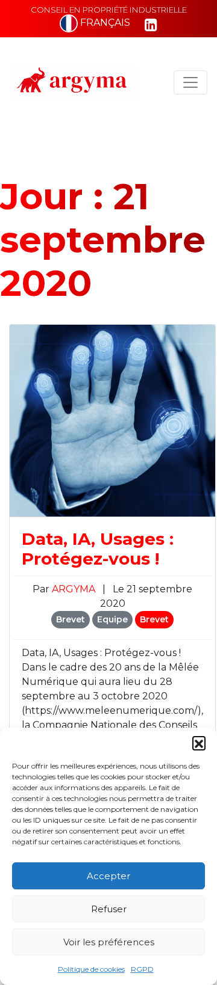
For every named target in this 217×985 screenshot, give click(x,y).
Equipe (112, 619)
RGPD (142, 969)
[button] (199, 743)
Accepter (108, 876)
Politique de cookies (91, 969)
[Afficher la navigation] (190, 82)
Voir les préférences (108, 942)
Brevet (70, 619)
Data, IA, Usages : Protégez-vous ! (98, 549)
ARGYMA (75, 589)
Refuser (109, 909)
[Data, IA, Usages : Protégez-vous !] (112, 419)
